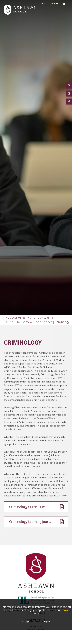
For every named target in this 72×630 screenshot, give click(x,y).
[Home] (20, 10)
